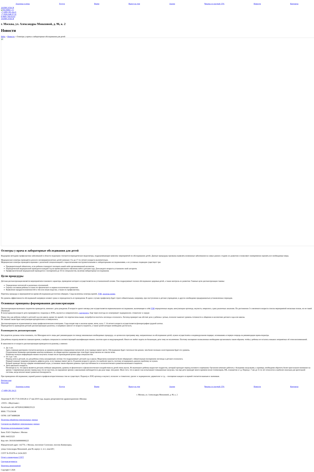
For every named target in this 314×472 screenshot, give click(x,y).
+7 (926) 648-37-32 (8, 14)
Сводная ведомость (9, 461)
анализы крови (109, 294)
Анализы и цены (23, 4)
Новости (257, 4)
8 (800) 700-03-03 (8, 16)
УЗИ (100, 294)
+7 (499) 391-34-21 (8, 12)
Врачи (96, 4)
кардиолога (84, 313)
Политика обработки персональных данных (19, 420)
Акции (172, 4)
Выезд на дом (134, 4)
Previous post (6, 380)
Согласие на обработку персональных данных (20, 424)
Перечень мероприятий (11, 466)
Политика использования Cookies (15, 428)
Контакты (294, 4)
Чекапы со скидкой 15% (214, 4)
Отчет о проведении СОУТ (12, 457)
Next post (4, 383)
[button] (7, 8)
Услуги (62, 4)
